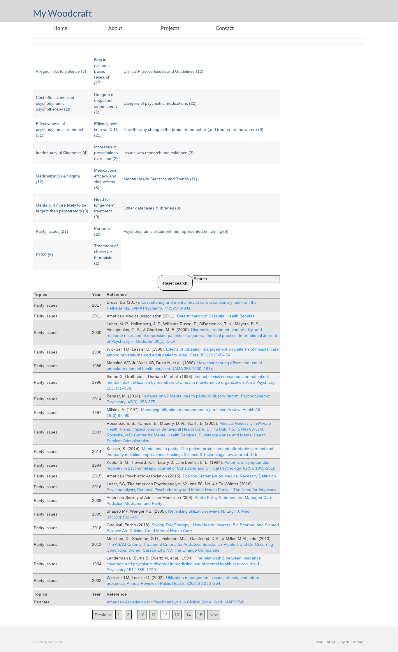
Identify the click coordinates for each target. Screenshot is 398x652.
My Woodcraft (62, 13)
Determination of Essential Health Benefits (215, 316)
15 (200, 614)
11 (154, 614)
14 (188, 614)
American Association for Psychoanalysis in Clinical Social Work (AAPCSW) (175, 602)
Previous (103, 614)
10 (142, 614)
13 (177, 614)
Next (213, 614)
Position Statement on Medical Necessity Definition (229, 476)
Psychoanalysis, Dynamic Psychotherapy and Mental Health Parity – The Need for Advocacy (191, 489)
